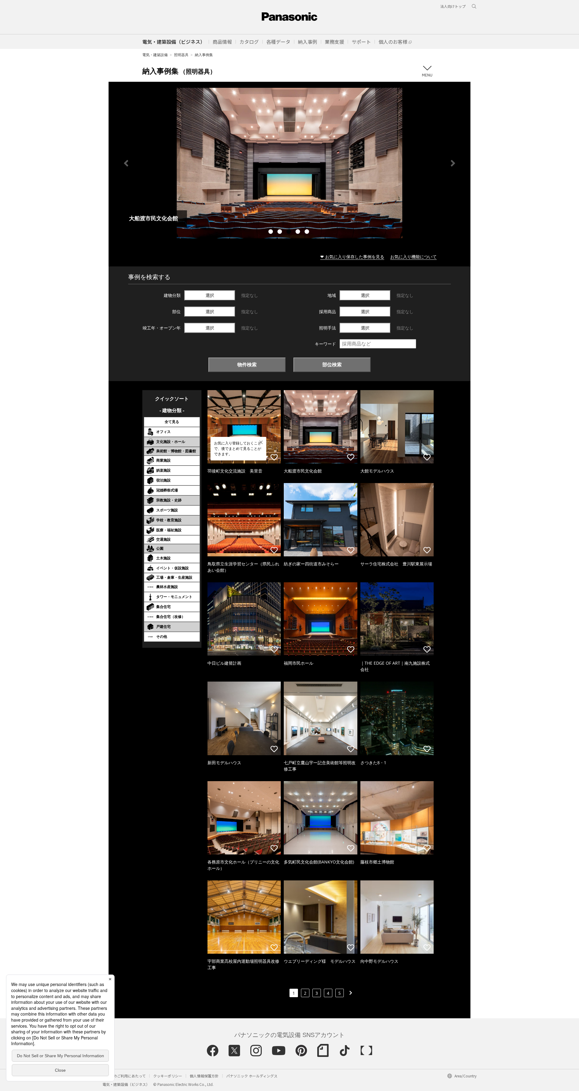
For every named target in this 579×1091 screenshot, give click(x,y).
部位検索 (332, 364)
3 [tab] (289, 232)
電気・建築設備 (155, 54)
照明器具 (181, 54)
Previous (126, 163)
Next (453, 163)
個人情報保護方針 (204, 1075)
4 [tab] (299, 232)
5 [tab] (308, 232)
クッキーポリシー (167, 1075)
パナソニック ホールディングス (251, 1075)
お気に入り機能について (413, 256)
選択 (210, 295)
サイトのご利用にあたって (124, 1075)
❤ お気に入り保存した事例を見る (352, 256)
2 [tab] (280, 232)
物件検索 (247, 364)
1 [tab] (271, 232)
